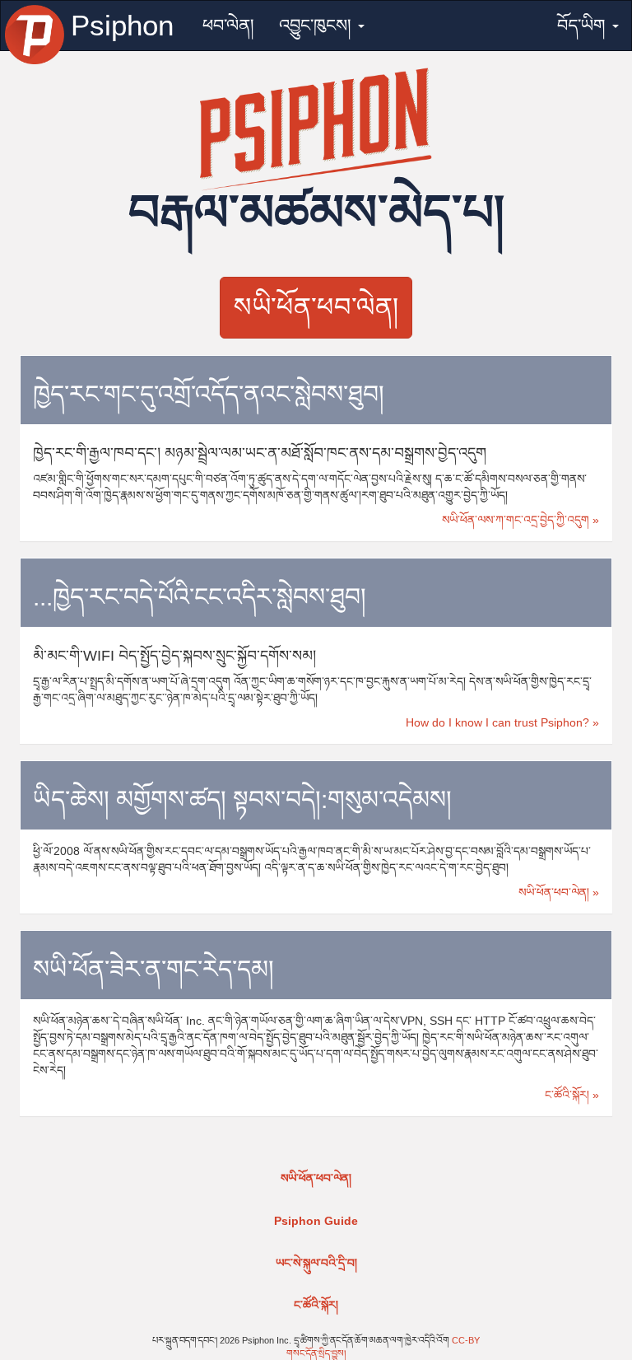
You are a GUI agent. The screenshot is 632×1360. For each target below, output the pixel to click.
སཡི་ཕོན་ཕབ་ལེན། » (558, 892)
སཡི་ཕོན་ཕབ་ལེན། (316, 307)
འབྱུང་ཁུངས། (317, 25)
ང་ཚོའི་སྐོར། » (572, 1094)
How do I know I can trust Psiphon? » (502, 722)
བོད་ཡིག (584, 25)
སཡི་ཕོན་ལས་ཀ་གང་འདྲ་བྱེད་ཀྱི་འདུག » (520, 519)
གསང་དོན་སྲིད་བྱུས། (316, 1353)
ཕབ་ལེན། (228, 25)
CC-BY (466, 1340)
